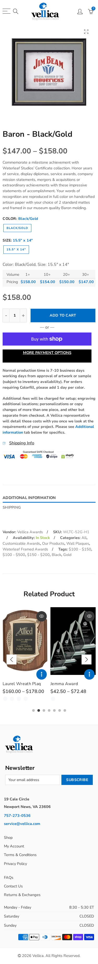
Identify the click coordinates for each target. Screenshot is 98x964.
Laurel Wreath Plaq (22, 683)
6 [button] (59, 710)
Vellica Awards (30, 532)
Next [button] (86, 659)
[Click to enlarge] (86, 31)
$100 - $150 (80, 549)
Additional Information (29, 497)
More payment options (47, 352)
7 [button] (65, 710)
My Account (14, 846)
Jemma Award (64, 683)
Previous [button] (11, 659)
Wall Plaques (77, 543)
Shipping (12, 507)
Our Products (53, 543)
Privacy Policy (15, 863)
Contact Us (13, 886)
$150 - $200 (38, 554)
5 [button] (54, 710)
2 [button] (38, 710)
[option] (49, 72)
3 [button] (44, 710)
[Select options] (41, 674)
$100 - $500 (14, 554)
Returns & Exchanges (22, 894)
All (84, 537)
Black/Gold (17, 228)
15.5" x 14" (16, 249)
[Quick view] (41, 616)
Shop (8, 837)
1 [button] (33, 710)
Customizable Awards (21, 543)
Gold (67, 554)
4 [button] (49, 710)
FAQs (8, 877)
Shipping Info (21, 443)
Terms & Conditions (20, 854)
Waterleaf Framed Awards (25, 549)
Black (56, 554)
